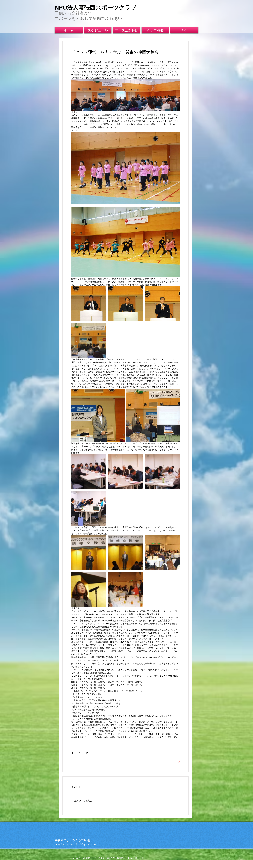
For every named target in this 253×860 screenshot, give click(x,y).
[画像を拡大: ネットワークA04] (125, 303)
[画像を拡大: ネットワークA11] (88, 471)
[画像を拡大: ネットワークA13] (162, 471)
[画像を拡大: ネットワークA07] (88, 340)
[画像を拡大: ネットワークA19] (88, 589)
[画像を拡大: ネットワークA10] (88, 508)
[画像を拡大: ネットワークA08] (98, 415)
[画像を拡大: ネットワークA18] (162, 552)
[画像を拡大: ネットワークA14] (88, 552)
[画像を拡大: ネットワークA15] (125, 552)
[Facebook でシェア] (72, 752)
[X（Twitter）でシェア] (79, 752)
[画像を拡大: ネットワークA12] (125, 471)
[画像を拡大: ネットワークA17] (125, 589)
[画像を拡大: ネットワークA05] (162, 303)
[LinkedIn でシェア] (87, 752)
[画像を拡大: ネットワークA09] (153, 415)
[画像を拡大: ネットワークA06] (88, 303)
